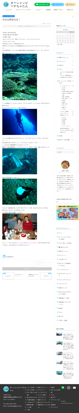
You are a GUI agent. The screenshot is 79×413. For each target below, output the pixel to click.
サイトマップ (54, 407)
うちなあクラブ (63, 259)
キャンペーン (66, 61)
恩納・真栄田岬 (65, 96)
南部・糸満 (64, 103)
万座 (63, 95)
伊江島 (63, 89)
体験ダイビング (66, 115)
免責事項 (53, 405)
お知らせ (66, 65)
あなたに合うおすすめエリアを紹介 (65, 293)
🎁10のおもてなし (64, 247)
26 (60, 42)
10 (73, 36)
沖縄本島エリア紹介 (64, 298)
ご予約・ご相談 (63, 320)
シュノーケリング (66, 126)
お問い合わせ (58, 4)
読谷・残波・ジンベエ (67, 98)
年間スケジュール (66, 57)
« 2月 (57, 44)
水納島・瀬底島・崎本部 (67, 91)
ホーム (60, 233)
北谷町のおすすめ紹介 (66, 77)
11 (57, 38)
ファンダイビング (67, 86)
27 (62, 42)
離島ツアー (64, 107)
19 (60, 40)
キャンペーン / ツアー (23, 10)
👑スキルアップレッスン (65, 274)
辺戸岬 (63, 88)
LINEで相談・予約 (43, 4)
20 (62, 40)
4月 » (61, 44)
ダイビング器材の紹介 (66, 75)
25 (57, 42)
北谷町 (63, 100)
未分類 (66, 136)
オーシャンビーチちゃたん (19, 4)
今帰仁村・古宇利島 (66, 93)
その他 (63, 109)
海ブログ (70, 10)
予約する (71, 4)
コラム (66, 69)
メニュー (39, 10)
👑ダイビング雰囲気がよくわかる (65, 264)
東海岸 (63, 102)
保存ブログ (66, 132)
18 (57, 40)
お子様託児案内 (31, 400)
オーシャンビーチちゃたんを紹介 (65, 238)
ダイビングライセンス (65, 280)
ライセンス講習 (66, 111)
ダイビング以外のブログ (66, 130)
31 (73, 42)
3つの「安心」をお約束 (65, 243)
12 (60, 38)
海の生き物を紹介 (66, 128)
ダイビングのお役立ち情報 (66, 72)
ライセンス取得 (42, 395)
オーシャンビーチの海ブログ (8, 16)
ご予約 (28, 409)
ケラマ (63, 105)
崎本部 (63, 120)
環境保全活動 (30, 405)
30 (70, 42)
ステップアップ (66, 113)
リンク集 (29, 407)
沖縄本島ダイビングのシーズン (65, 303)
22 (68, 40)
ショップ (9, 10)
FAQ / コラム (58, 10)
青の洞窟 (64, 119)
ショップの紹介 (31, 387)
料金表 (48, 10)
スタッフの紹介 (31, 390)
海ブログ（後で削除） (66, 140)
